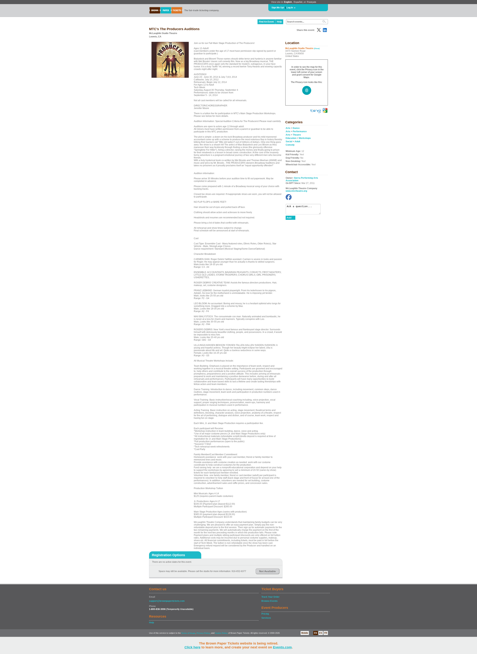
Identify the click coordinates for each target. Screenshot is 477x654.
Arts (288, 128)
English (288, 2)
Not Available (267, 571)
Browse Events (269, 601)
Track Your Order (270, 597)
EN (315, 633)
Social (289, 141)
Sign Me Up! (277, 7)
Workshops (305, 138)
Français (311, 2)
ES (320, 633)
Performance (300, 131)
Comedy (290, 145)
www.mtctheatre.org (296, 191)
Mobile (304, 633)
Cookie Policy (221, 633)
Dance (296, 128)
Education (291, 138)
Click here (192, 647)
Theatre (297, 135)
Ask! (289, 217)
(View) (317, 48)
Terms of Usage (188, 633)
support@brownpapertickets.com (167, 601)
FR (325, 633)
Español (298, 2)
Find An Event (266, 21)
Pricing (265, 614)
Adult (297, 141)
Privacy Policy (203, 633)
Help (279, 21)
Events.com (282, 647)
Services (266, 618)
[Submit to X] (319, 30)
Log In (290, 7)
